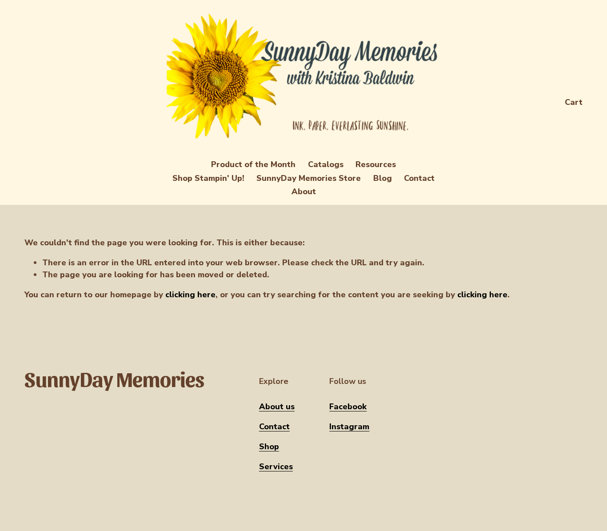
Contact (419, 178)
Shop (269, 446)
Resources (375, 164)
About (304, 191)
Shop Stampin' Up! (208, 178)
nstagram (350, 426)
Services (276, 466)
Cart (574, 102)
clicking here (190, 294)
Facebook (348, 406)
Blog (382, 178)
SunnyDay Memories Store (308, 178)
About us (277, 406)
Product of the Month (253, 164)
